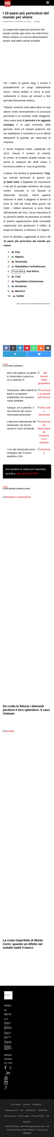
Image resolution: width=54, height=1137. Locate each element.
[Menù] (48, 3)
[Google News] (5, 1088)
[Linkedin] (8, 1073)
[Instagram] (6, 1083)
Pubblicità (42, 1110)
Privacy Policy (38, 1116)
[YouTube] (6, 1078)
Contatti (26, 1104)
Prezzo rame (7, 1023)
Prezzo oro (7, 1037)
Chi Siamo (16, 1104)
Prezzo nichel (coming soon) (8, 1047)
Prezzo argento (8, 1042)
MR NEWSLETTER (27, 473)
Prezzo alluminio (8, 1028)
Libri (22, 1110)
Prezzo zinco (7, 1033)
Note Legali (24, 1116)
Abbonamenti (11, 1110)
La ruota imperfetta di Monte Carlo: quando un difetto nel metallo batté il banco (23, 944)
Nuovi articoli (10, 1116)
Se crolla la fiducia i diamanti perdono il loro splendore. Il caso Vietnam (26, 709)
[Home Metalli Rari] (7, 5)
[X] (10, 1068)
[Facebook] (5, 1068)
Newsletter (31, 1110)
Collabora (36, 1104)
